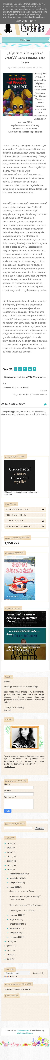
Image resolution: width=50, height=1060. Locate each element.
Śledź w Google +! (15, 521)
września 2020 (16, 878)
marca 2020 (15, 928)
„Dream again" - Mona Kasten (22, 910)
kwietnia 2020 (16, 924)
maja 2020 (14, 919)
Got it (33, 21)
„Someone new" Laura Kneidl (21, 891)
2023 (9, 856)
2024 (9, 852)
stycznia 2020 (16, 937)
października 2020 (18, 873)
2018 (9, 946)
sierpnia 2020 (16, 882)
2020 (9, 869)
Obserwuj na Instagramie (18, 526)
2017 (9, 950)
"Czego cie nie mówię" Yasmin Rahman (26, 905)
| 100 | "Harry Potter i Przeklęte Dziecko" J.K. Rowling (23, 648)
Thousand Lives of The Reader (17, 989)
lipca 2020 (14, 887)
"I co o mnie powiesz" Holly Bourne (21, 632)
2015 (9, 959)
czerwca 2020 (16, 915)
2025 (9, 847)
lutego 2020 (15, 932)
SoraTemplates (22, 1030)
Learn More (21, 21)
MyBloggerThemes (25, 1033)
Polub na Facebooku (16, 515)
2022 (9, 861)
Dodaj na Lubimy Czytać (17, 509)
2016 (9, 954)
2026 (9, 843)
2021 (9, 865)
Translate (13, 976)
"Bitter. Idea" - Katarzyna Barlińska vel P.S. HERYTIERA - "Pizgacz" (22, 618)
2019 (9, 941)
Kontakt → (10, 766)
